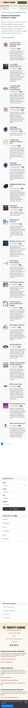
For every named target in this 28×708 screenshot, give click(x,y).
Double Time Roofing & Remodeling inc (17, 363)
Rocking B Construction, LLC (16, 206)
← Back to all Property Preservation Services (13, 12)
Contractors (6, 614)
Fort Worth (6, 538)
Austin (4, 527)
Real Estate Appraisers (9, 610)
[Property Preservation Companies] (8, 2)
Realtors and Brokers (8, 607)
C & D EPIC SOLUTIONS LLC (15, 65)
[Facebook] (10, 645)
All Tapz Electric (15, 345)
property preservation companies (14, 683)
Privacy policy (19, 639)
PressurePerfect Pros (17, 404)
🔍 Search (14, 509)
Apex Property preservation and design (16, 303)
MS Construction (16, 384)
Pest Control (6, 617)
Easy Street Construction (14, 262)
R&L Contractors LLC (17, 423)
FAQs (14, 636)
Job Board (5, 8)
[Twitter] (13, 645)
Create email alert (7, 706)
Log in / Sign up (6, 677)
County (5, 489)
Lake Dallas (6, 531)
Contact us (14, 641)
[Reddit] (17, 645)
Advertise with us (13, 633)
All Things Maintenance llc (15, 128)
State (4, 482)
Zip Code (5, 501)
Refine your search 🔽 (8, 37)
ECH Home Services (17, 282)
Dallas (4, 535)
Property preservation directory (10, 680)
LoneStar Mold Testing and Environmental (15, 87)
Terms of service (9, 639)
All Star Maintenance (17, 108)
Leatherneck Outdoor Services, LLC (16, 141)
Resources (23, 8)
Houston (5, 519)
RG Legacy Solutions (17, 325)
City (4, 495)
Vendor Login (21, 2)
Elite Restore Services (14, 221)
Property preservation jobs (8, 659)
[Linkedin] (15, 645)
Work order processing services (10, 697)
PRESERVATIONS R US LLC (17, 185)
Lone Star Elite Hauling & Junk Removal (15, 44)
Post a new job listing (7, 662)
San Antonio (6, 523)
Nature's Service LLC (17, 241)
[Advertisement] (14, 462)
